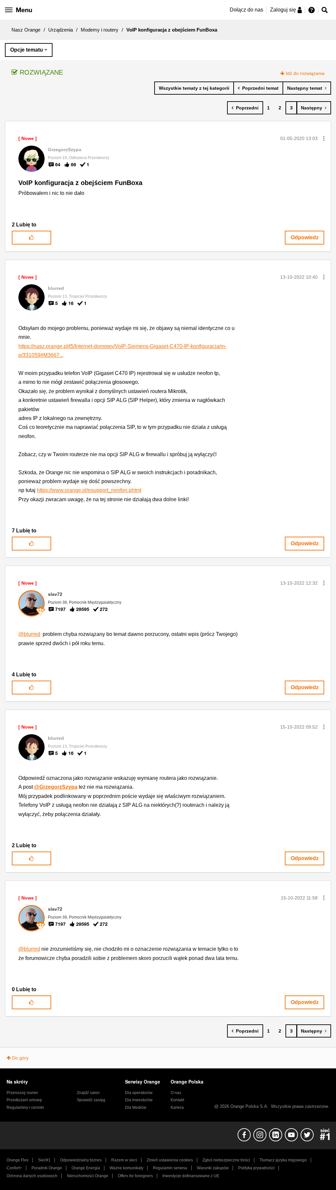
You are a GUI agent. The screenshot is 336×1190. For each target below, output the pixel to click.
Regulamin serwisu (170, 1168)
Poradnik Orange (47, 1168)
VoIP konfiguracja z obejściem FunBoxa (80, 182)
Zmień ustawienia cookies (170, 1160)
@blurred (29, 634)
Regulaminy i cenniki (25, 1107)
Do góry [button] (20, 1058)
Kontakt (177, 1100)
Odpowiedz (305, 237)
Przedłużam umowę (24, 1100)
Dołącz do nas (246, 9)
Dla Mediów (135, 1107)
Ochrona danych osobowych (32, 1176)
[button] (324, 138)
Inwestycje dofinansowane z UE (190, 1176)
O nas (176, 1092)
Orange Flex (18, 1160)
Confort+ (14, 1168)
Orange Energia (86, 1168)
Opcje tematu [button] (26, 50)
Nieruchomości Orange (87, 1176)
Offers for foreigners (135, 1176)
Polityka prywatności (256, 1168)
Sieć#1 (44, 1160)
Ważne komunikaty (126, 1168)
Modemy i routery (99, 30)
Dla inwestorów (139, 1100)
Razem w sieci (124, 1160)
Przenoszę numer (22, 1092)
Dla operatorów (139, 1092)
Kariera (177, 1107)
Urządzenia (60, 30)
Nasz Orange (25, 30)
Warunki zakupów (213, 1168)
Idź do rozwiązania (305, 73)
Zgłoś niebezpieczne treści (226, 1160)
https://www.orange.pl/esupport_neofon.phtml (89, 490)
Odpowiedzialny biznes (81, 1160)
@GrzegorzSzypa (55, 787)
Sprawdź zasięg (91, 1100)
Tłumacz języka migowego (283, 1160)
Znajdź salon (88, 1092)
